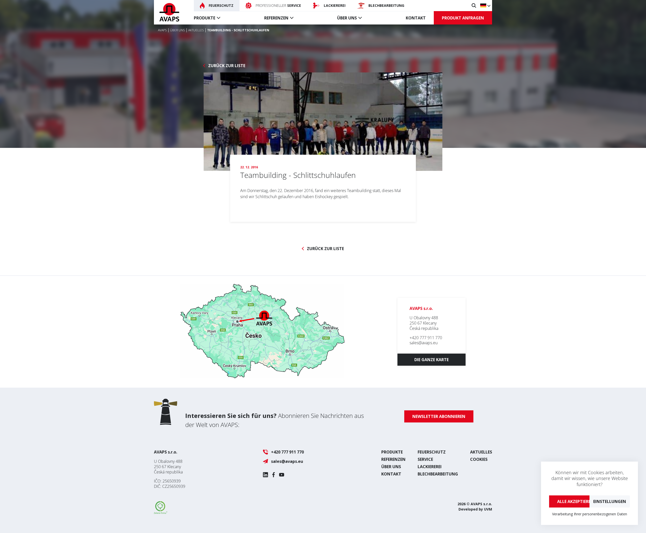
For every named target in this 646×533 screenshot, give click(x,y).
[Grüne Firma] (160, 512)
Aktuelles (481, 452)
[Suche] (474, 5)
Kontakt (416, 18)
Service (425, 459)
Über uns (347, 18)
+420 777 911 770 (426, 337)
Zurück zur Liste (226, 65)
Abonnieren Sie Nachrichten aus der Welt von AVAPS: (274, 420)
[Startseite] (169, 12)
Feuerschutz (432, 452)
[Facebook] (273, 474)
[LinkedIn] (265, 474)
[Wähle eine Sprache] (485, 6)
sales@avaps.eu (424, 342)
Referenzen (276, 18)
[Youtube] (281, 474)
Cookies (479, 459)
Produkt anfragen (463, 18)
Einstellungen (609, 501)
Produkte (204, 18)
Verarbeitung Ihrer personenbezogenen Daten (589, 514)
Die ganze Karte (431, 359)
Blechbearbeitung (438, 474)
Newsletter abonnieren (438, 416)
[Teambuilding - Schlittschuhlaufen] (323, 121)
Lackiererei (430, 466)
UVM (488, 509)
